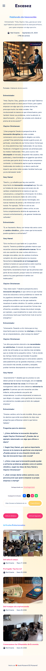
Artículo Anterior (10, 516)
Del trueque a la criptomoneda (16, 606)
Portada (6, 88)
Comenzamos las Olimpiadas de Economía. (21, 644)
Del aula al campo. (10, 559)
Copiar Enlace (35, 503)
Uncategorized (36, 44)
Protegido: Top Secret (12, 569)
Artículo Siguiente (35, 516)
